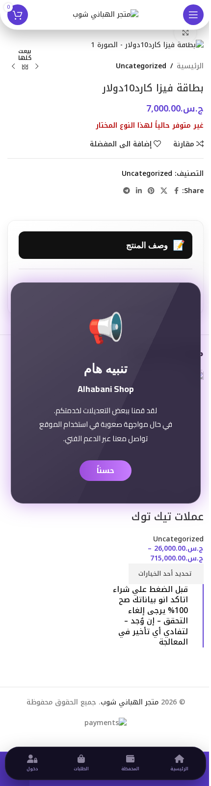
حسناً (105, 470)
